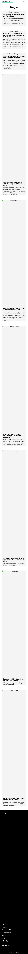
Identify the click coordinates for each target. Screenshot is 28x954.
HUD (3, 922)
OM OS (4, 936)
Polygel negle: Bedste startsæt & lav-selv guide (13, 15)
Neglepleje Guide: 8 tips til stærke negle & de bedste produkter (12, 435)
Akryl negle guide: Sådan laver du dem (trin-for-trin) (13, 799)
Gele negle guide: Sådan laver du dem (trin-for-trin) (13, 679)
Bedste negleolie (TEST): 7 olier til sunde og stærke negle (14, 308)
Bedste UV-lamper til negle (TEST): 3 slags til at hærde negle (12, 184)
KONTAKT (5, 938)
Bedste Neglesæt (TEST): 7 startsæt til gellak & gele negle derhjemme (13, 35)
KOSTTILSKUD (6, 929)
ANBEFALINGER (7, 932)
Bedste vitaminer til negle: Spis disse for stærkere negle (13, 57)
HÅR (3, 925)
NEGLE (4, 927)
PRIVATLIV (5, 946)
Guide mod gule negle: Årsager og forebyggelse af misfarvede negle (13, 560)
